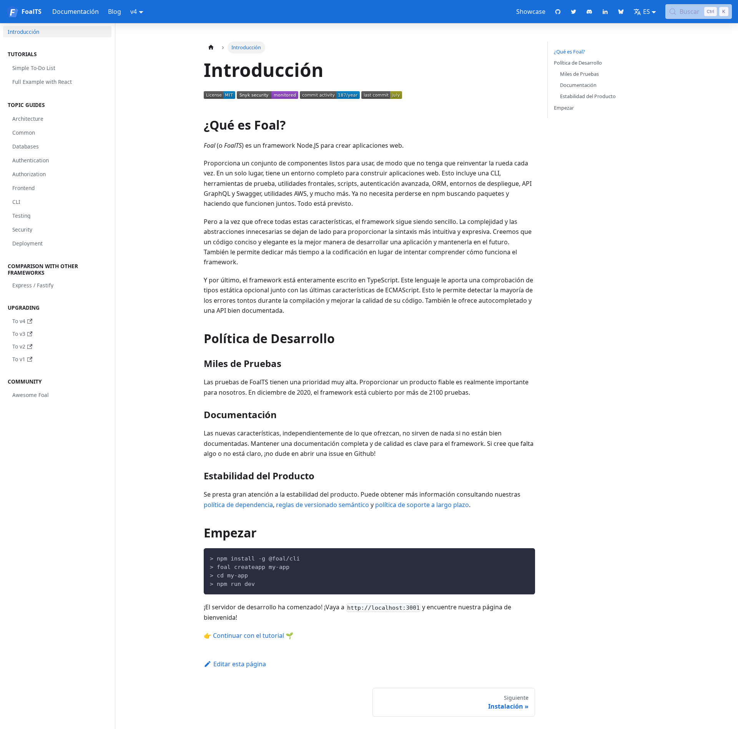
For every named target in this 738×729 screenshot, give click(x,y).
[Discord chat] (589, 11)
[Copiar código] (525, 557)
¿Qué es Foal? (569, 51)
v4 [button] (133, 11)
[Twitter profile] (574, 11)
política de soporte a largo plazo (422, 504)
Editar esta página (239, 664)
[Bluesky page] (621, 11)
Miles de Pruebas (579, 73)
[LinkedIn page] (605, 11)
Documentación (75, 11)
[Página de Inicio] (211, 47)
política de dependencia (238, 504)
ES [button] (646, 11)
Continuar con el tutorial (248, 635)
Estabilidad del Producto (588, 96)
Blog (114, 11)
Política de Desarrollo (578, 62)
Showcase (530, 11)
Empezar (564, 107)
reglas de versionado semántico (322, 504)
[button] (57, 54)
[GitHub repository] (558, 11)
